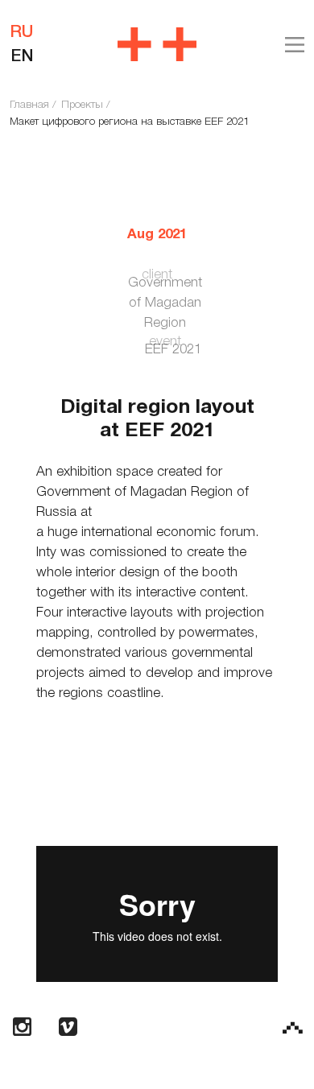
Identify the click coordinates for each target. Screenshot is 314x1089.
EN (21, 56)
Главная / (33, 105)
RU (21, 32)
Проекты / (85, 105)
